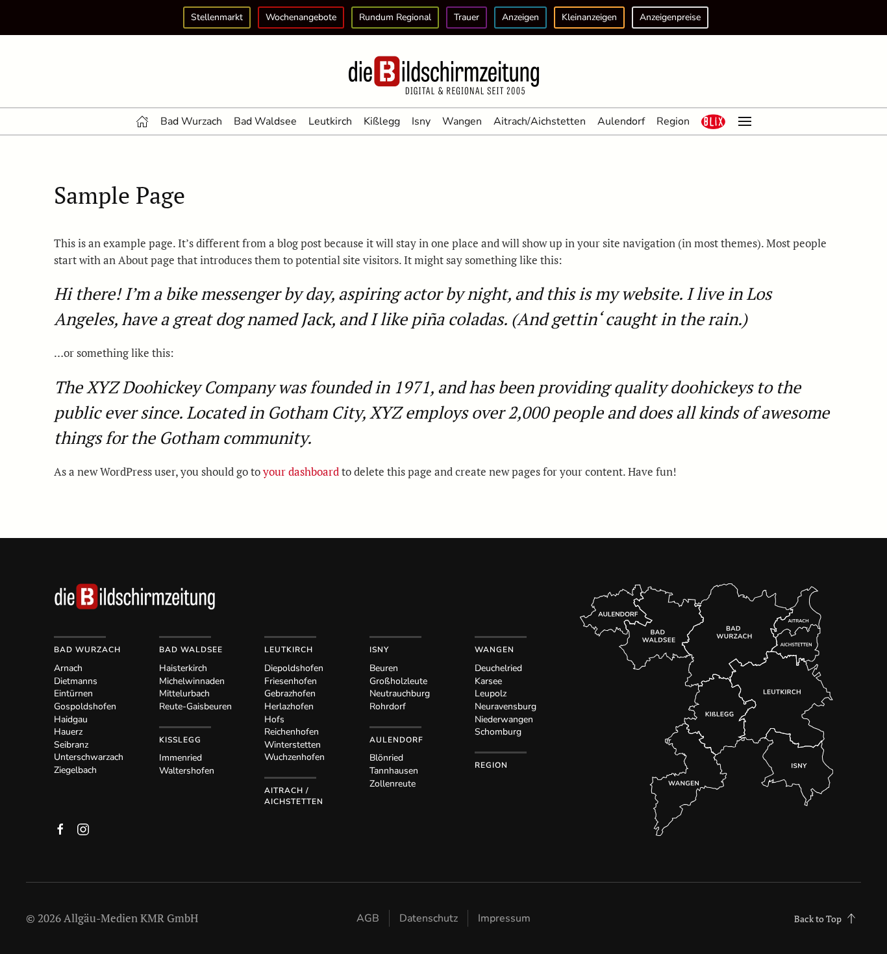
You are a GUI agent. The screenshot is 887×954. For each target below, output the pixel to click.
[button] (713, 121)
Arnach (68, 668)
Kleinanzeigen (589, 17)
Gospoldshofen (85, 706)
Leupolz (490, 693)
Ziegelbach (75, 770)
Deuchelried (498, 668)
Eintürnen (73, 693)
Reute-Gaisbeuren (195, 706)
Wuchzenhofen (294, 757)
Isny (421, 121)
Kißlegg (382, 121)
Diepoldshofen (293, 668)
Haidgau (71, 719)
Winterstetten (292, 745)
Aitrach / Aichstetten (293, 796)
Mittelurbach (184, 693)
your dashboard (301, 471)
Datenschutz (428, 918)
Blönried (386, 758)
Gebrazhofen (290, 693)
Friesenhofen (290, 681)
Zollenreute (392, 783)
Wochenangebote (301, 17)
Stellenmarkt (217, 17)
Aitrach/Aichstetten (539, 121)
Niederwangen (504, 719)
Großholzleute (398, 681)
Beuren (383, 668)
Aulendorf (621, 121)
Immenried (180, 758)
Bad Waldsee (265, 121)
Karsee (488, 681)
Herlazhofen (289, 706)
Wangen (462, 121)
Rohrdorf (387, 706)
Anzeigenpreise (670, 17)
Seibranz (71, 745)
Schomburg (498, 732)
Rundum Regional (395, 17)
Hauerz (68, 732)
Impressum (504, 918)
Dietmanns (75, 681)
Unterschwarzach (88, 757)
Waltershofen (186, 770)
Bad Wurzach (191, 121)
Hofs (274, 719)
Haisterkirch (183, 668)
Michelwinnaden (192, 681)
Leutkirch (330, 121)
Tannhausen (393, 770)
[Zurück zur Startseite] (443, 76)
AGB (367, 918)
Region (673, 121)
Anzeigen (520, 17)
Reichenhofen (291, 732)
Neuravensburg (505, 706)
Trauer (466, 17)
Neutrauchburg (399, 693)
